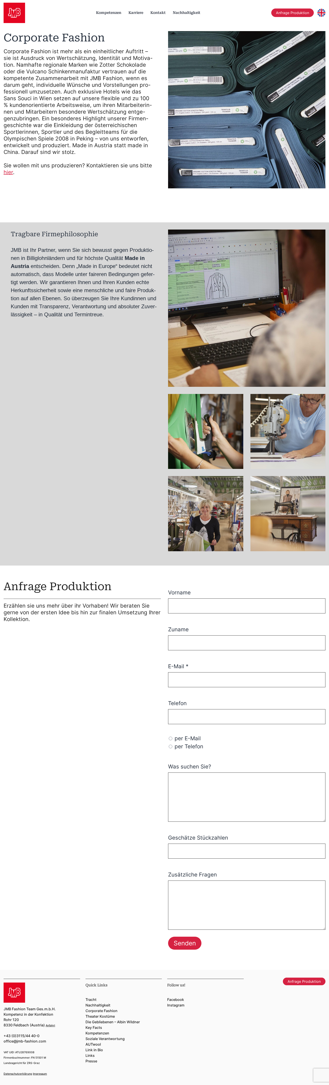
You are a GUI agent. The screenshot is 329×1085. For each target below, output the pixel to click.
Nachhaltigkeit (186, 13)
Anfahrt (50, 1025)
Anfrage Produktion (292, 13)
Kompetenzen (108, 13)
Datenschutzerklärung (18, 1073)
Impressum (40, 1073)
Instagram (175, 1005)
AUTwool (93, 1044)
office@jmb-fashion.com (25, 1041)
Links (90, 1055)
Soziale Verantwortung (105, 1038)
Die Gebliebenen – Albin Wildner (112, 1022)
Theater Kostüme (100, 1016)
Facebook (175, 999)
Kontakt (158, 13)
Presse (91, 1061)
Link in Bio (94, 1050)
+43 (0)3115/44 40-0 (21, 1036)
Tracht (90, 999)
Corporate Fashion (101, 1010)
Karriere (135, 13)
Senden (185, 943)
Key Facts (93, 1027)
